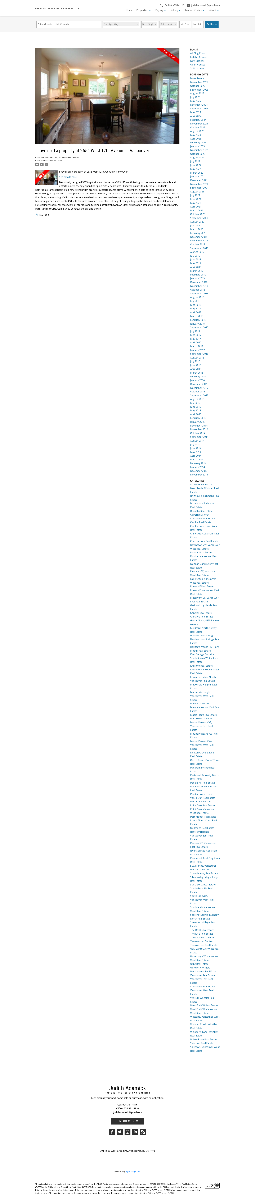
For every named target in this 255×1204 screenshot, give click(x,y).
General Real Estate (201, 613)
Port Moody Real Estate (203, 816)
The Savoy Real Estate (202, 937)
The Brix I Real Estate (202, 930)
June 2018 (195, 304)
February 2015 (198, 418)
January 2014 (197, 467)
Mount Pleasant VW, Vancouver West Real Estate (202, 745)
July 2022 (195, 161)
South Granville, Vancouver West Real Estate (202, 899)
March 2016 (196, 372)
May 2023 (195, 135)
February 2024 (198, 119)
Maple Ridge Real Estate (203, 714)
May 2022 (195, 168)
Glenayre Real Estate (201, 616)
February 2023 (198, 142)
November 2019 (199, 240)
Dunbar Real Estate (201, 552)
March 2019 (196, 270)
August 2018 (197, 297)
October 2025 (197, 85)
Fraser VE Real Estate (202, 586)
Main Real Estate (199, 703)
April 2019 (195, 267)
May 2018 (195, 308)
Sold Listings (197, 68)
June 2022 (195, 165)
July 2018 (195, 301)
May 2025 (195, 100)
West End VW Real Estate (204, 1005)
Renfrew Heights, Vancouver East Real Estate (201, 835)
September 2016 (199, 353)
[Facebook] (112, 1132)
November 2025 (199, 82)
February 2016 (198, 376)
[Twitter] (120, 1132)
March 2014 (196, 459)
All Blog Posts (197, 53)
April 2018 (195, 312)
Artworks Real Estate (201, 484)
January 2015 (197, 421)
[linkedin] (135, 1132)
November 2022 (199, 150)
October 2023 (197, 127)
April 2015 (195, 414)
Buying (159, 10)
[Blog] (143, 1132)
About (212, 10)
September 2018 (199, 293)
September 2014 (199, 436)
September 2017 (199, 327)
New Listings (197, 61)
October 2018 (197, 289)
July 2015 (195, 403)
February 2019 (198, 274)
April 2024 (195, 116)
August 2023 (197, 131)
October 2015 (197, 391)
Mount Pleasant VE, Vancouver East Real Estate (201, 726)
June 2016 (195, 365)
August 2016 (197, 357)
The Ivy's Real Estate (201, 933)
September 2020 (199, 218)
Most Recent (197, 78)
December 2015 (198, 384)
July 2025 (195, 97)
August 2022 (197, 157)
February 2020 (198, 233)
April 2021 (195, 206)
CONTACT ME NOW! (127, 1121)
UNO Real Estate (199, 964)
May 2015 (195, 410)
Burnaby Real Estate (201, 511)
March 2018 (196, 316)
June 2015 (195, 406)
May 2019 (195, 263)
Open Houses (197, 64)
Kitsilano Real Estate (53, 160)
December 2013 (198, 471)
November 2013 (199, 474)
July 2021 (195, 195)
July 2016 (195, 361)
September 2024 (199, 108)
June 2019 (195, 259)
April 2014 (195, 455)
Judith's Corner (198, 57)
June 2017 (195, 335)
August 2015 (197, 399)
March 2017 (196, 346)
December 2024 (198, 104)
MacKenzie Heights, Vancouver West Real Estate (202, 695)
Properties (142, 10)
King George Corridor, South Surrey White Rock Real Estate (204, 658)
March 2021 (196, 210)
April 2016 (195, 369)
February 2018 (198, 319)
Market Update (193, 10)
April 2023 (195, 138)
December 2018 (198, 282)
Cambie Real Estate (200, 522)
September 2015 (199, 395)
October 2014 (197, 433)
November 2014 (199, 429)
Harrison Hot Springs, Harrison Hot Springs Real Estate (204, 639)
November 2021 (199, 184)
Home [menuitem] (129, 10)
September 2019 (199, 248)
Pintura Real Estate (200, 801)
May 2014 (195, 452)
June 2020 (195, 225)
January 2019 (197, 278)
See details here (68, 177)
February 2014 (198, 463)
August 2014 (197, 440)
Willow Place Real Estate (203, 1039)
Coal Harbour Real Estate (204, 541)
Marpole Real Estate (201, 718)
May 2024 (195, 112)
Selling (174, 10)
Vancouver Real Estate (202, 975)
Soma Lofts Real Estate (203, 884)
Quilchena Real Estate (202, 828)
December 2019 (198, 236)
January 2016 (197, 380)
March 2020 (196, 229)
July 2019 (195, 255)
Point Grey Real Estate (202, 805)
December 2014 (198, 425)
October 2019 (197, 244)
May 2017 (195, 338)
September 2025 (199, 89)
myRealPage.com (133, 1171)
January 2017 (197, 350)
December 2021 (198, 180)
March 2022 (196, 172)
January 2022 (197, 176)
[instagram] (127, 1132)
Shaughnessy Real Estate (204, 873)
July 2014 (195, 444)
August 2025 (197, 93)
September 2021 (199, 187)
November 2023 (199, 123)
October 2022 (197, 153)
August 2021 (197, 191)
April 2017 (195, 342)
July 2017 (195, 331)
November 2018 (199, 286)
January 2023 (197, 146)
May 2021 (195, 203)
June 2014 (195, 448)
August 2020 (197, 221)
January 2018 (197, 323)
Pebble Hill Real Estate (202, 782)
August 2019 (197, 252)
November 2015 (199, 387)
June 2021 (195, 199)
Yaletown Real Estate (201, 1043)
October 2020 (197, 214)
